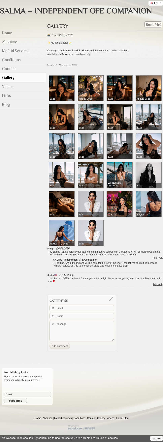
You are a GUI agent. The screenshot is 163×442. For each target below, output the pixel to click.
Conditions (80, 418)
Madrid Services (63, 418)
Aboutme (47, 418)
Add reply (158, 257)
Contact (91, 418)
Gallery (101, 418)
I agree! (156, 438)
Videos (110, 418)
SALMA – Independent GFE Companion (76, 10)
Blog (126, 418)
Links (119, 418)
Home (38, 418)
